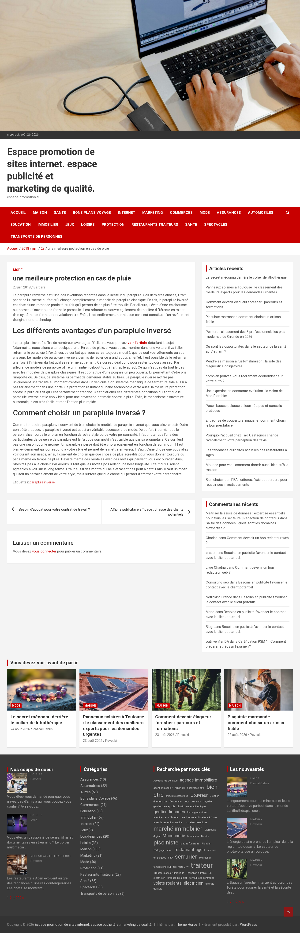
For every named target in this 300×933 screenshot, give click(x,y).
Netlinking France (219, 597)
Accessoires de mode (166, 780)
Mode (205, 212)
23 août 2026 (92, 741)
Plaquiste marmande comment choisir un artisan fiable (256, 722)
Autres (85, 792)
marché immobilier (178, 828)
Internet (126, 212)
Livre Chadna (216, 567)
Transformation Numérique (169, 873)
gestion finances (169, 811)
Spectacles (215, 224)
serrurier (186, 856)
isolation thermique (196, 822)
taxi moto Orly (180, 866)
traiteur (202, 865)
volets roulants (168, 883)
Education (21, 224)
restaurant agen (190, 849)
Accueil (18, 212)
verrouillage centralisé (201, 877)
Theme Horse (186, 924)
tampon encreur (162, 866)
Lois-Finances (91, 836)
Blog (209, 627)
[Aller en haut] (288, 912)
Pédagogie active (163, 850)
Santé (60, 212)
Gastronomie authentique (191, 806)
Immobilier (48, 224)
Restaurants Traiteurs (154, 224)
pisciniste (166, 842)
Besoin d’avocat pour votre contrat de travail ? (54, 509)
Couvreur (199, 795)
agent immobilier (163, 787)
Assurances (229, 212)
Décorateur (175, 801)
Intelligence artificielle (166, 817)
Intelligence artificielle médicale (199, 817)
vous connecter (44, 551)
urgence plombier (177, 877)
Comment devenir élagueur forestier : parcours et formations (183, 722)
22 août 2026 (237, 735)
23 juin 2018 (22, 287)
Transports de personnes (36, 236)
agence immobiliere (198, 780)
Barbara (39, 287)
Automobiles (260, 212)
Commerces (181, 212)
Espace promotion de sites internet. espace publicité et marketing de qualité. (93, 924)
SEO (170, 857)
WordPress (248, 924)
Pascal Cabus (43, 729)
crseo (210, 553)
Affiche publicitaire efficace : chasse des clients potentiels (147, 512)
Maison (40, 212)
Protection (113, 224)
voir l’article (137, 343)
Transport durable (196, 873)
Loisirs (88, 224)
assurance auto (195, 787)
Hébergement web (197, 812)
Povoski (111, 741)
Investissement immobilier (169, 822)
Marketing (152, 212)
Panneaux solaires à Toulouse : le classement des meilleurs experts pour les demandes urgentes (113, 725)
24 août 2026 (20, 729)
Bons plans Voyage (92, 212)
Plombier (206, 843)
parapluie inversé (42, 482)
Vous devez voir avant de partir (44, 662)
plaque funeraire (189, 843)
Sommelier (205, 857)
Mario (210, 612)
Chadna (212, 538)
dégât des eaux (192, 801)
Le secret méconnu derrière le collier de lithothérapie (246, 277)
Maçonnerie (174, 835)
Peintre (205, 836)
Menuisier (193, 836)
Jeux (69, 224)
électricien (193, 883)
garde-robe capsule (164, 806)
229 (18, 898)
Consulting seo (217, 582)
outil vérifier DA (217, 641)
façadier (208, 801)
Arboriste (180, 787)
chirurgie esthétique (177, 795)
